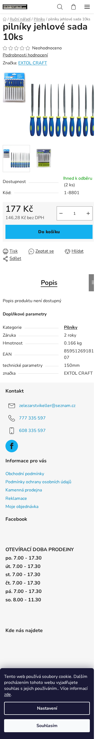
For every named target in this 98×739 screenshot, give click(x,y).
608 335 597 (32, 431)
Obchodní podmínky (24, 474)
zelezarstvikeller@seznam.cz (47, 406)
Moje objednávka (21, 507)
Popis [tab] (49, 282)
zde (7, 694)
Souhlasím (46, 726)
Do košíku (49, 232)
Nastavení (47, 708)
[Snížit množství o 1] (61, 213)
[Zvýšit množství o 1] (88, 213)
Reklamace (16, 498)
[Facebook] (11, 446)
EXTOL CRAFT (32, 63)
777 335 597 (32, 418)
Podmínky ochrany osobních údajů (38, 482)
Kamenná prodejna (23, 490)
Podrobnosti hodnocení (25, 55)
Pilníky (70, 327)
